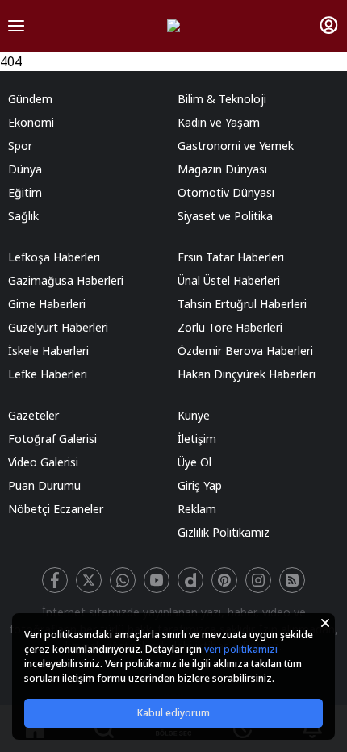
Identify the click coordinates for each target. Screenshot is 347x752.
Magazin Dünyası (222, 169)
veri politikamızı (241, 649)
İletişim (197, 438)
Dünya (25, 169)
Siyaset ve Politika (225, 216)
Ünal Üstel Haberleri (229, 280)
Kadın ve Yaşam (219, 122)
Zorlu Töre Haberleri (230, 327)
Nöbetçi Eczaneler (55, 508)
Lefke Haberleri (47, 374)
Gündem (30, 99)
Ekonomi (31, 122)
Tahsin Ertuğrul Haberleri (242, 303)
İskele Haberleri (48, 350)
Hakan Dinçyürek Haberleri (247, 374)
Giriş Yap (200, 485)
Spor (20, 145)
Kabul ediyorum (173, 713)
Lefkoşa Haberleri (54, 257)
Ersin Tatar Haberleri (231, 257)
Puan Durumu (44, 485)
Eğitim (25, 192)
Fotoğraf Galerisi (52, 438)
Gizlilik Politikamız (224, 532)
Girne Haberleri (47, 303)
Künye (194, 415)
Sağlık (23, 216)
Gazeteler (33, 415)
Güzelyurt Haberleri (58, 327)
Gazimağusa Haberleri (65, 280)
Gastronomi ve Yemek (236, 145)
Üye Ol (194, 462)
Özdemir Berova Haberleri (245, 350)
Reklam (197, 508)
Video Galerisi (43, 462)
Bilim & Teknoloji (222, 99)
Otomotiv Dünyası (226, 192)
